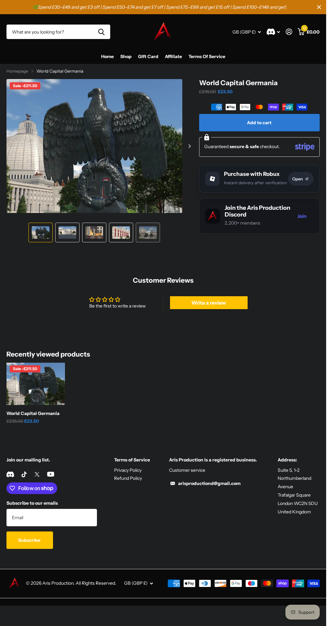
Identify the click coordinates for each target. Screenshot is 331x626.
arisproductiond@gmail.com (209, 481)
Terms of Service (132, 457)
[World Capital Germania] (35, 382)
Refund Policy (128, 476)
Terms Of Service (206, 56)
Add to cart (259, 123)
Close (319, 7)
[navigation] (40, 230)
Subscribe (29, 538)
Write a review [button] (208, 300)
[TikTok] (24, 472)
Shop (126, 56)
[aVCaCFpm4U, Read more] (273, 32)
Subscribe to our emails (32, 501)
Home (107, 56)
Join (301, 216)
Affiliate (173, 56)
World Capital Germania (32, 411)
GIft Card (148, 56)
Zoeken (101, 32)
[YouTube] (50, 472)
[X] (37, 472)
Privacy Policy (128, 468)
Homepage (17, 71)
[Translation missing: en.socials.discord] (10, 472)
